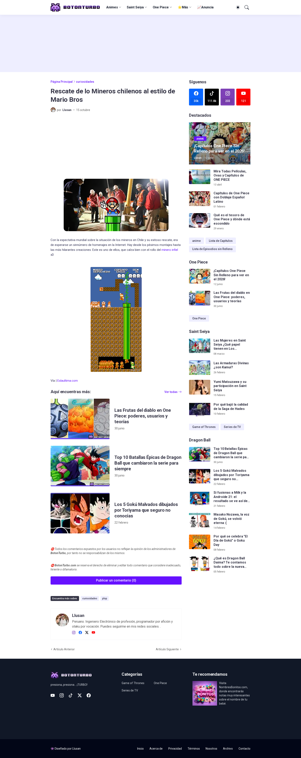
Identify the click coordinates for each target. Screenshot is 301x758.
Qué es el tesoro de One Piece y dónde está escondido (232, 219)
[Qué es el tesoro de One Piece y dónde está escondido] (199, 220)
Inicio (140, 748)
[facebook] (80, 633)
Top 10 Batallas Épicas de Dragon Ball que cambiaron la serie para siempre (147, 463)
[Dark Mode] (237, 7)
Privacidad (175, 748)
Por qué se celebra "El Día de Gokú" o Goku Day (231, 541)
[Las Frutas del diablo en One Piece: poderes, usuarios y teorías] (80, 419)
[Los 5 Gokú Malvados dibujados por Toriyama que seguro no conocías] (80, 513)
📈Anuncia (205, 7)
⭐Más (183, 7)
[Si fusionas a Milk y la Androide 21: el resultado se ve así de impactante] (199, 498)
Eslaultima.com (67, 380)
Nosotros (211, 748)
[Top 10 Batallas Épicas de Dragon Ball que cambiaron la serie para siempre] (80, 466)
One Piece (161, 7)
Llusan (76, 748)
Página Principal (62, 81)
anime (196, 240)
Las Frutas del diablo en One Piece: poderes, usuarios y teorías (142, 416)
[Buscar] (246, 7)
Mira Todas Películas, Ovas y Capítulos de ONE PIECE (230, 175)
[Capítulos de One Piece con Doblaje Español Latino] (199, 198)
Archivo (228, 748)
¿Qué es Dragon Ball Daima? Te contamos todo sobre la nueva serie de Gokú (230, 563)
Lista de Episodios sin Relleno (212, 249)
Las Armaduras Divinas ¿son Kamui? (231, 365)
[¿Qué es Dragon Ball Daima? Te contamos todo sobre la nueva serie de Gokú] (199, 564)
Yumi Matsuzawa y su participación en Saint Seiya (230, 386)
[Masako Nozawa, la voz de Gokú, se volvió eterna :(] (199, 520)
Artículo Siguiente (167, 649)
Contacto (244, 748)
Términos (194, 748)
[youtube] (93, 633)
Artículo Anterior (64, 649)
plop (104, 598)
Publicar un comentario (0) (116, 580)
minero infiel (170, 250)
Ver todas (171, 392)
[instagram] (73, 633)
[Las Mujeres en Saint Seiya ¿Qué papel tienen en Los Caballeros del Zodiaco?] (199, 345)
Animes (112, 7)
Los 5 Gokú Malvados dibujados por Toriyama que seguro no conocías (146, 510)
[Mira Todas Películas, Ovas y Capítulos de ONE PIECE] (199, 176)
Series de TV (232, 427)
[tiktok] (71, 695)
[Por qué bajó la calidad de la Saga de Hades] (199, 409)
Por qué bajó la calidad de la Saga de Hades (231, 407)
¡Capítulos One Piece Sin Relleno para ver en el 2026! (231, 275)
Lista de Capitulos (221, 240)
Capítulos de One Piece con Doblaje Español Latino (231, 197)
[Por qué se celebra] (199, 542)
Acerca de (156, 748)
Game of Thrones (204, 427)
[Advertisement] (150, 43)
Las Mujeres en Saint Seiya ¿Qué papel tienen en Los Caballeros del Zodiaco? (230, 344)
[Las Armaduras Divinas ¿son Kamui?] (199, 367)
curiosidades (85, 81)
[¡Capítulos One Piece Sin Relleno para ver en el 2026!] (199, 276)
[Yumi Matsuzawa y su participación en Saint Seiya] (199, 387)
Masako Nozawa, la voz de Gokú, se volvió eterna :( (231, 519)
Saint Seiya (135, 7)
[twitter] (86, 633)
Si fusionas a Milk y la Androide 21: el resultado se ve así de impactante (231, 497)
